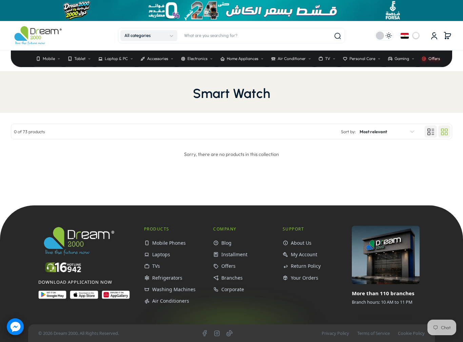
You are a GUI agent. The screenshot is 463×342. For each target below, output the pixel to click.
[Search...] (337, 36)
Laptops (161, 254)
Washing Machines (174, 289)
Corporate (232, 289)
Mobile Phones (169, 243)
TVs (156, 266)
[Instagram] (217, 333)
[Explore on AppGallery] (116, 297)
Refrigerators (167, 278)
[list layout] (431, 132)
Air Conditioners (170, 301)
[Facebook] (204, 333)
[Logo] (38, 35)
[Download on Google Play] (52, 297)
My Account (304, 254)
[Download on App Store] (84, 297)
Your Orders (304, 278)
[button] (148, 35)
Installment (234, 254)
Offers (228, 266)
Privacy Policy (335, 333)
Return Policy (306, 266)
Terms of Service (373, 333)
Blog (226, 243)
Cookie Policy (411, 333)
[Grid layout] (444, 132)
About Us (301, 243)
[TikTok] (229, 333)
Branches (232, 278)
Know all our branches (385, 317)
